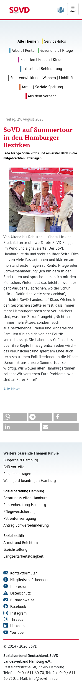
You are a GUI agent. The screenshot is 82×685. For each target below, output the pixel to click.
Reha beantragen (17, 473)
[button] (15, 417)
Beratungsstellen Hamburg (25, 497)
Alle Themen (28, 41)
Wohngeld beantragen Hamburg (29, 480)
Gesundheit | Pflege (56, 50)
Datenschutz (20, 593)
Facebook (17, 606)
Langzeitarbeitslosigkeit (23, 556)
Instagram (18, 613)
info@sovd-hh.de (43, 678)
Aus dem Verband (42, 95)
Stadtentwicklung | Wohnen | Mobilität (42, 77)
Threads (16, 619)
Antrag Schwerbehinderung (26, 525)
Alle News (11, 388)
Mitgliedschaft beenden (29, 579)
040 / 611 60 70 (31, 672)
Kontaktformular (23, 573)
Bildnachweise (21, 599)
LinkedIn (17, 625)
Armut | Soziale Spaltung (42, 86)
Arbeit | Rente (23, 50)
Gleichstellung (15, 549)
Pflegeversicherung (19, 511)
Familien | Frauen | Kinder (42, 59)
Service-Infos (55, 41)
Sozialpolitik (13, 535)
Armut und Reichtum (20, 542)
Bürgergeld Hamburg (20, 460)
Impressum (18, 586)
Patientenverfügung (19, 518)
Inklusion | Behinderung (42, 68)
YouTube (16, 632)
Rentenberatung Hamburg (24, 504)
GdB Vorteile (13, 466)
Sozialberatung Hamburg (23, 491)
